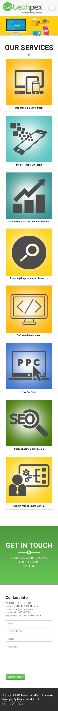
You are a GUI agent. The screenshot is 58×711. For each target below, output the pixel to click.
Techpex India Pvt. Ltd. (28, 699)
